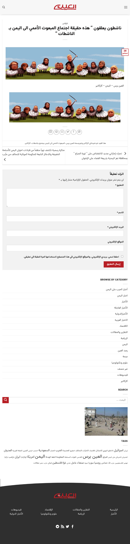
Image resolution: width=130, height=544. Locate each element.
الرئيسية (114, 510)
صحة (125, 357)
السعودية (44, 450)
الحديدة (66, 450)
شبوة (86, 463)
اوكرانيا (23, 457)
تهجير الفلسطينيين (121, 463)
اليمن (40, 456)
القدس (79, 457)
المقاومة (60, 457)
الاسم (120, 212)
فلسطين (57, 463)
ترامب (11, 457)
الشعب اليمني (33, 451)
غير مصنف (122, 369)
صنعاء (80, 463)
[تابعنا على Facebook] (72, 527)
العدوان (8, 451)
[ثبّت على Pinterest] (56, 132)
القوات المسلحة (70, 457)
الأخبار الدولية (16, 514)
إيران (126, 450)
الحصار (52, 450)
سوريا (91, 463)
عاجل (73, 463)
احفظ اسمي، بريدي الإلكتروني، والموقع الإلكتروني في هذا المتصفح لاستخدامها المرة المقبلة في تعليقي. (71, 257)
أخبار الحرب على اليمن (117, 290)
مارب (45, 463)
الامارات (85, 450)
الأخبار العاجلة (121, 308)
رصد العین (123, 351)
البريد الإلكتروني (115, 227)
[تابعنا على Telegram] (57, 527)
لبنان (50, 463)
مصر (41, 463)
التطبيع (72, 451)
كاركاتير (65, 23)
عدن (69, 463)
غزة (64, 463)
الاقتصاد (124, 326)
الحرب (59, 451)
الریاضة (124, 338)
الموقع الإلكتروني (116, 242)
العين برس (70, 143)
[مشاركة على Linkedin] (50, 132)
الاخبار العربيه (121, 320)
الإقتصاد (49, 510)
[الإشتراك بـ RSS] (62, 527)
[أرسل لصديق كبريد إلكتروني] (62, 132)
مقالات (36, 463)
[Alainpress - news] (65, 7)
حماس (104, 463)
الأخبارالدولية (121, 314)
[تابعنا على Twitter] (67, 527)
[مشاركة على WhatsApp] (79, 132)
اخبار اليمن (122, 296)
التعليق (119, 185)
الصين (25, 450)
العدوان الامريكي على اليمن (118, 457)
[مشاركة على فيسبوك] (73, 132)
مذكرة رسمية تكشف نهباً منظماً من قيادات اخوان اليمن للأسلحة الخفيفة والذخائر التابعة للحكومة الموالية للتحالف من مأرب (33, 152)
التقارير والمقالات (119, 332)
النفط (54, 457)
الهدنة (48, 457)
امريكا (30, 457)
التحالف (78, 450)
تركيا (6, 457)
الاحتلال (99, 450)
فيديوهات (122, 375)
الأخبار (125, 302)
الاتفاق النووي (108, 450)
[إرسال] (5, 400)
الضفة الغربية (17, 450)
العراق (105, 457)
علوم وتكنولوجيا (120, 363)
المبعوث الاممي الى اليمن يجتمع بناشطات (48, 143)
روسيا (97, 463)
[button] (126, 7)
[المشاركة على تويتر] (68, 132)
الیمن (125, 345)
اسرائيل (118, 450)
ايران (17, 457)
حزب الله (111, 463)
